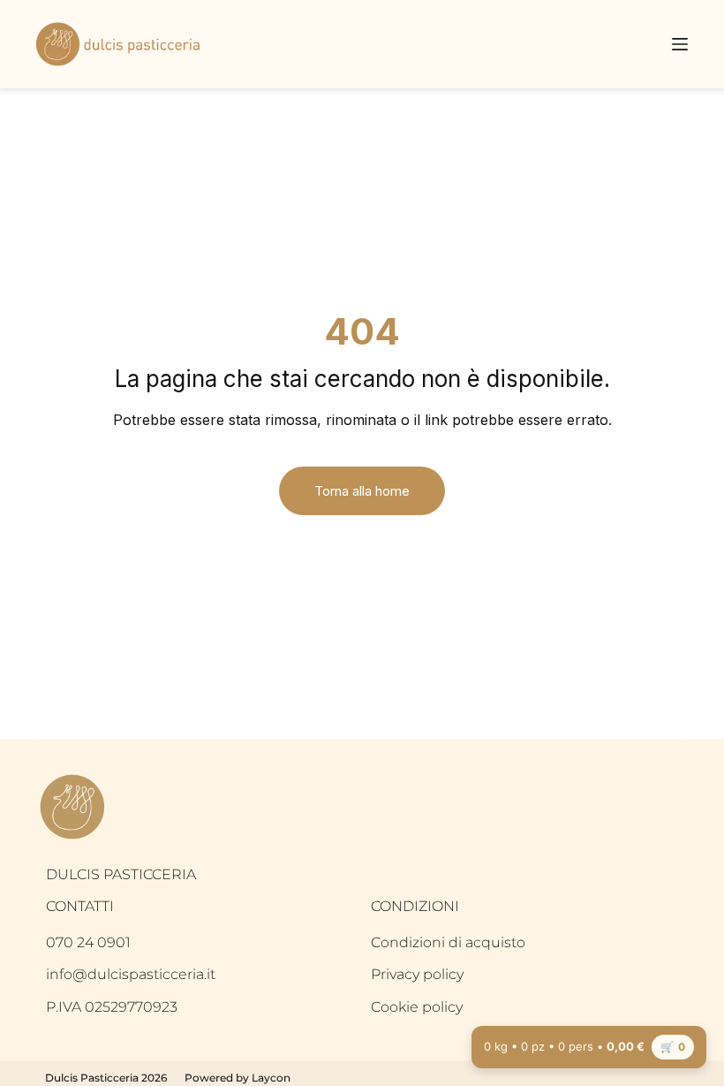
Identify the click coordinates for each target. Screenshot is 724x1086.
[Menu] (680, 44)
